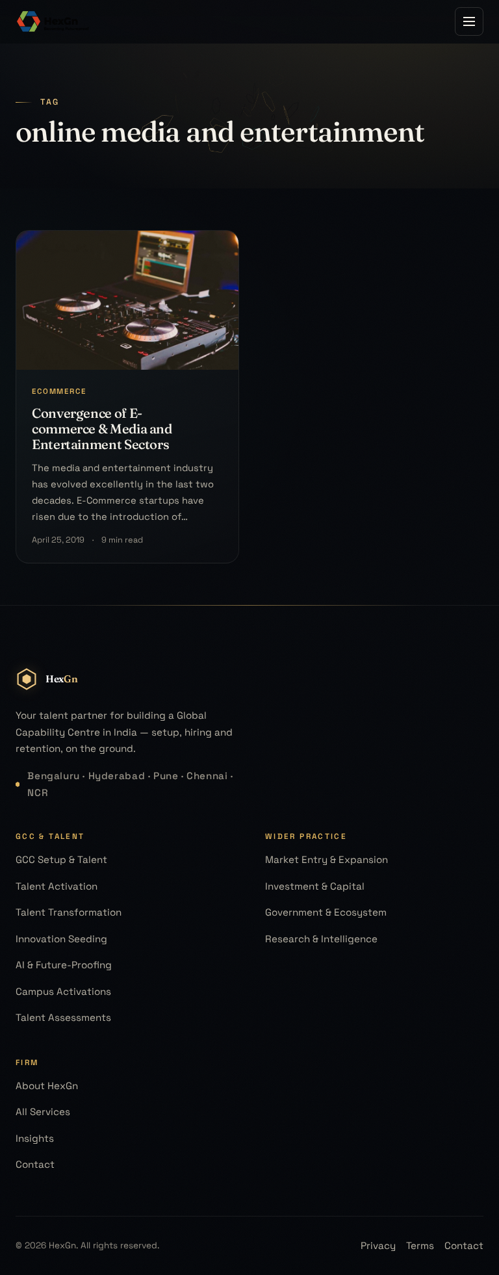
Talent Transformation (69, 912)
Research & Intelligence (321, 939)
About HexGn (47, 1085)
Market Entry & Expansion (326, 859)
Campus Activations (63, 991)
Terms (420, 1245)
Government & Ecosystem (326, 912)
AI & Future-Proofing (64, 965)
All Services (43, 1111)
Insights (35, 1138)
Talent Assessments (63, 1017)
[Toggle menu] (469, 21)
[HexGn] (53, 21)
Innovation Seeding (61, 939)
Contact (35, 1164)
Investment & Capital (315, 886)
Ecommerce (59, 391)
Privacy (378, 1245)
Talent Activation (56, 886)
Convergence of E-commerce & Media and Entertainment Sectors (102, 428)
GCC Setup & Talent (61, 859)
